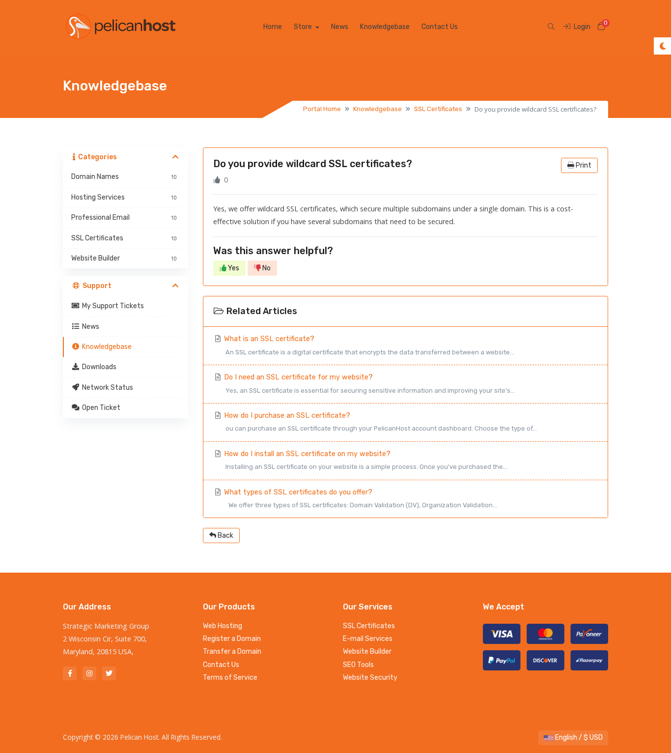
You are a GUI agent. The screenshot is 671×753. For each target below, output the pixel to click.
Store (303, 27)
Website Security (370, 677)
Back (224, 535)
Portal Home (322, 109)
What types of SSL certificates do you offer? (359, 498)
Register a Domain (232, 639)
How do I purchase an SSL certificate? (379, 421)
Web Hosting (222, 626)
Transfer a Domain (232, 651)
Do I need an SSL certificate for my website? (368, 383)
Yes (232, 268)
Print (582, 165)
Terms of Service (230, 677)
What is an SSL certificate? (368, 345)
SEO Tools (358, 665)
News (339, 27)
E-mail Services (367, 639)
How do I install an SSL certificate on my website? (364, 460)
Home (272, 27)
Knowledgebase (385, 27)
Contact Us (439, 27)
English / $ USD (578, 737)
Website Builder (367, 651)
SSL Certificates (438, 109)
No (266, 268)
